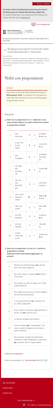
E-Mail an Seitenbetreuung (40, 405)
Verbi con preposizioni (14, 354)
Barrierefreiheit (9, 383)
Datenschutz (8, 388)
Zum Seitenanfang (25, 400)
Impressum (7, 393)
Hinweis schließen (43, 4)
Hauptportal (25, 17)
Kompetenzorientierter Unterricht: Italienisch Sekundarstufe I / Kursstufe (26, 39)
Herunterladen (30, 360)
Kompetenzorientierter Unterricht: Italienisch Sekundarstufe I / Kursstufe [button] (28, 50)
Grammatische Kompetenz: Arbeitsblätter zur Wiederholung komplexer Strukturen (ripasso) (26, 62)
